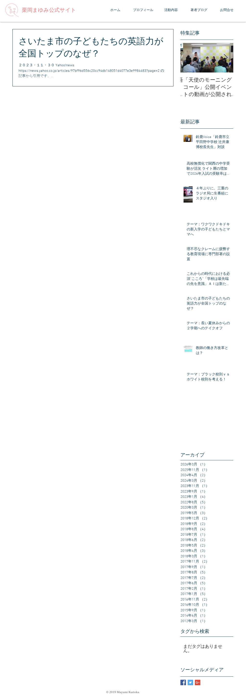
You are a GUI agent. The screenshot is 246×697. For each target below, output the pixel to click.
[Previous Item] (188, 57)
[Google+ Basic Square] (197, 682)
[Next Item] (225, 57)
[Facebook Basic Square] (183, 682)
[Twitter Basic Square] (190, 682)
